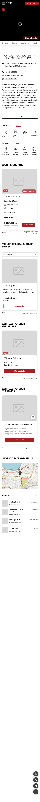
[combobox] (20, 254)
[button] (20, 473)
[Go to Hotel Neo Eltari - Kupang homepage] (9, 6)
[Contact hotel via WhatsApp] (35, 779)
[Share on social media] (35, 773)
